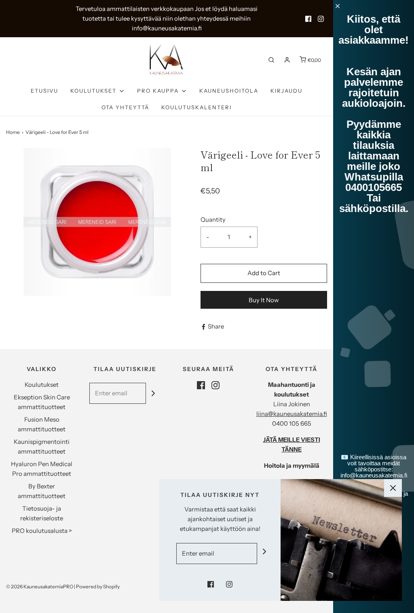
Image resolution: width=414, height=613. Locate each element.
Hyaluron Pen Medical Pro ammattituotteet (41, 468)
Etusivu (44, 90)
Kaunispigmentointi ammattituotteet (42, 446)
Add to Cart (263, 273)
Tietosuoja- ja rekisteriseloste (41, 513)
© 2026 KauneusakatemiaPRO (39, 586)
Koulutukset (42, 384)
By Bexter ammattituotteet (41, 491)
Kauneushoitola (228, 90)
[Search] (271, 60)
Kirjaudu (286, 90)
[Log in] (287, 60)
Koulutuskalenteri (196, 107)
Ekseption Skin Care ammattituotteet (42, 402)
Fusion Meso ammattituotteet (41, 424)
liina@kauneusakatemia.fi (291, 414)
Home (13, 132)
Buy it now (264, 300)
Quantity (213, 219)
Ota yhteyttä (125, 107)
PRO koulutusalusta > (42, 531)
